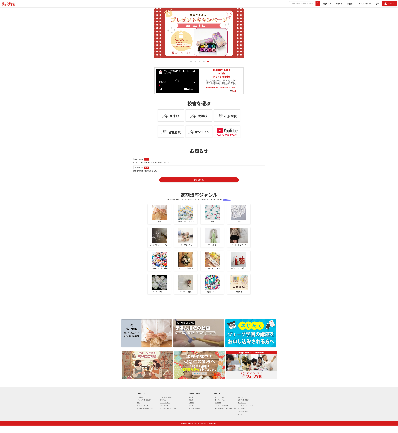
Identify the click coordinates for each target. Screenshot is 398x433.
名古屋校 (191, 403)
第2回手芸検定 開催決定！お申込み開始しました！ (152, 162)
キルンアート (242, 397)
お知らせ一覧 (199, 180)
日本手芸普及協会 (243, 411)
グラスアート (242, 403)
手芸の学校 (241, 408)
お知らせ (339, 4)
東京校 (191, 397)
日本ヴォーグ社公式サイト (223, 406)
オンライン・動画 (194, 408)
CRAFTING (218, 403)
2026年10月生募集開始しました (145, 171)
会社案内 (140, 397)
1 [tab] (190, 62)
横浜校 (191, 400)
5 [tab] (207, 62)
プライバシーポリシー (167, 397)
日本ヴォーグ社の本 (221, 400)
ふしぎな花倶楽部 (243, 400)
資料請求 (350, 4)
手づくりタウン (219, 397)
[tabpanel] (199, 32)
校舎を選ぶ (227, 200)
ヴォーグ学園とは (142, 406)
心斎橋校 (191, 406)
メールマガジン (365, 4)
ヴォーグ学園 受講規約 (144, 400)
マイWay (240, 414)
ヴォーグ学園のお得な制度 (145, 408)
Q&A (377, 4)
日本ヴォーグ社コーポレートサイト (225, 408)
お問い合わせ (164, 406)
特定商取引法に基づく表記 (168, 408)
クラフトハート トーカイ (245, 406)
